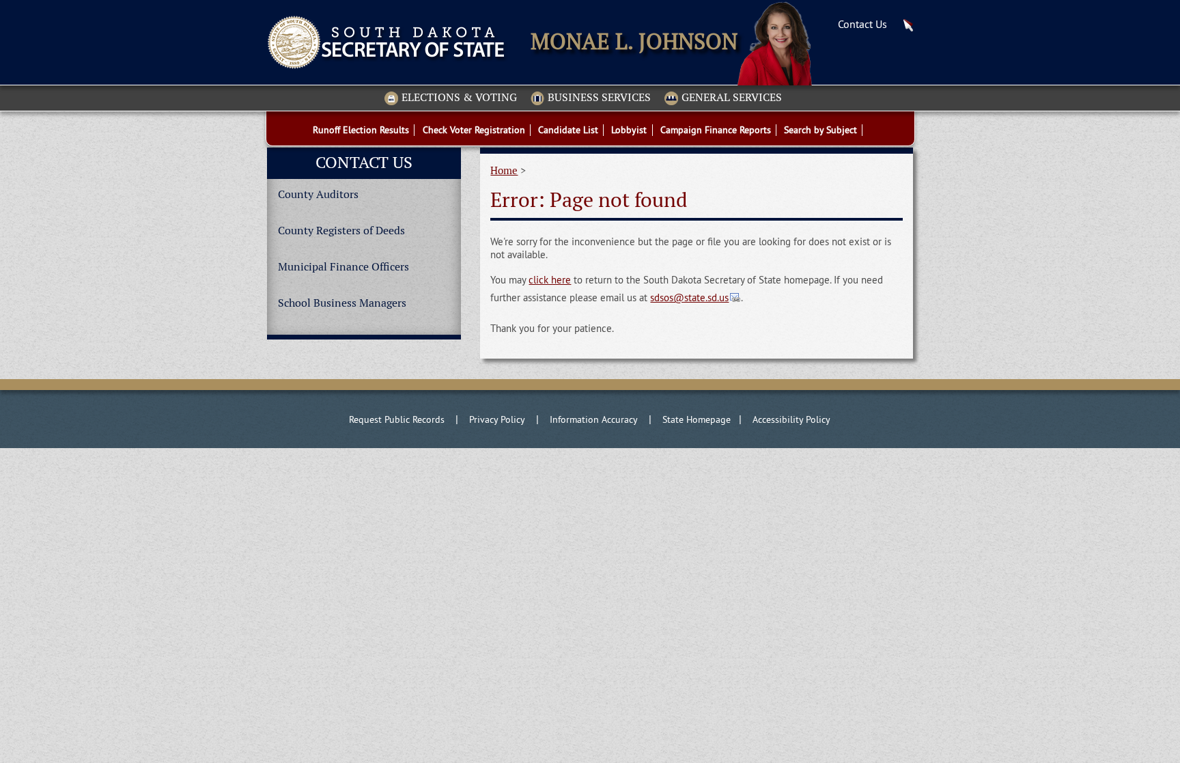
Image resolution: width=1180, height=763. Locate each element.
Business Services (599, 98)
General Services (732, 98)
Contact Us (862, 24)
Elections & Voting (459, 98)
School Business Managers (342, 303)
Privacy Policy (497, 419)
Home (504, 170)
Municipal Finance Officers (343, 267)
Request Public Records (397, 419)
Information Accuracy (594, 419)
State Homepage (696, 419)
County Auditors (318, 194)
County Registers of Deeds (341, 230)
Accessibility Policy (791, 419)
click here (550, 279)
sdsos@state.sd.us (689, 298)
